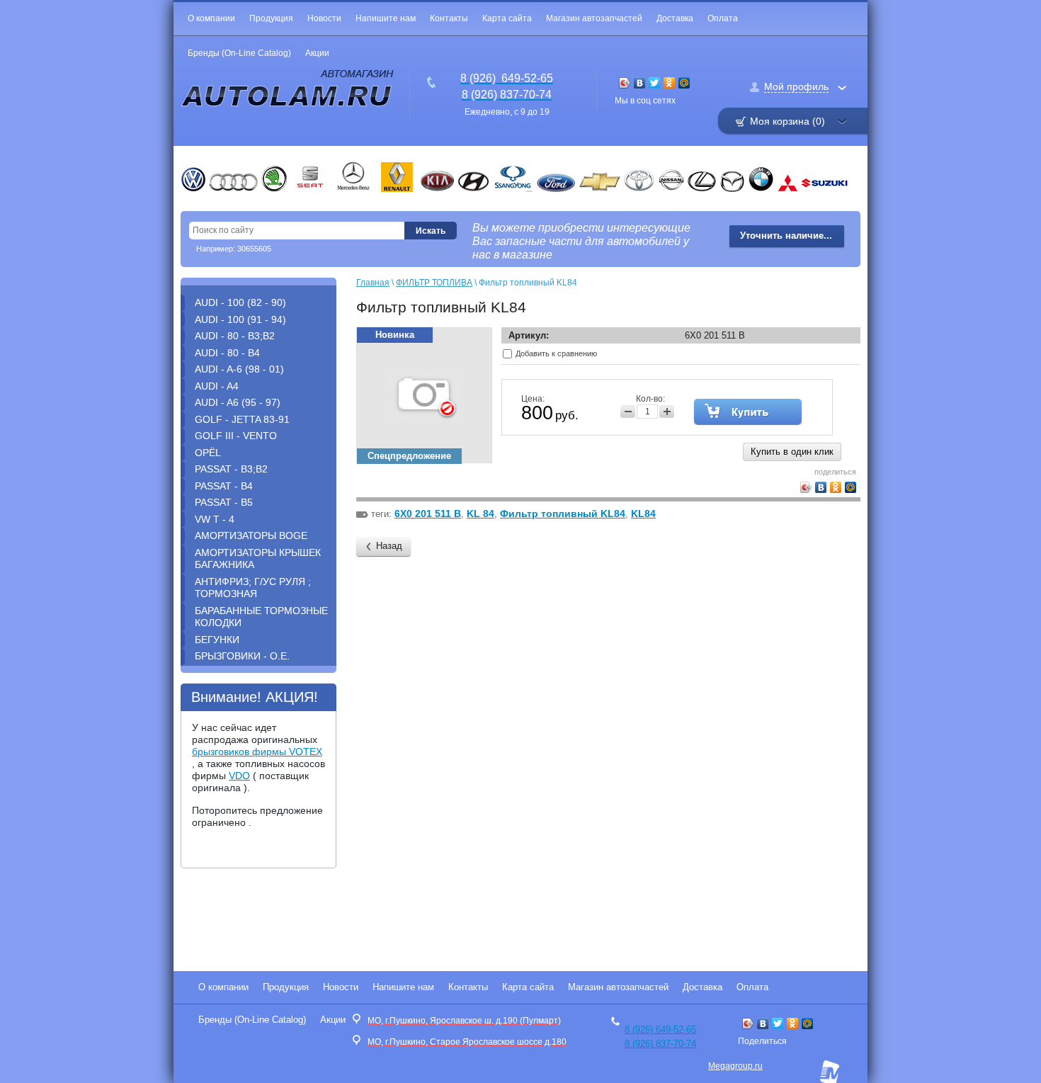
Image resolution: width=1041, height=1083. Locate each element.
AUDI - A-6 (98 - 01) (239, 369)
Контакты (449, 18)
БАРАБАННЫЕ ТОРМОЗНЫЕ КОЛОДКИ (261, 617)
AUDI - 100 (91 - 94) (240, 319)
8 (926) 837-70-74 (660, 1043)
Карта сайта (507, 18)
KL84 (643, 513)
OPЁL (208, 452)
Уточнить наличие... (786, 235)
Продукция (271, 18)
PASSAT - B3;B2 (231, 469)
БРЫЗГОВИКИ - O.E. (242, 656)
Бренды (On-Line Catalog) (239, 53)
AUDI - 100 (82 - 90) (240, 302)
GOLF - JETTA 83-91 (242, 419)
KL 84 (480, 513)
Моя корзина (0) (787, 121)
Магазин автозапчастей (594, 18)
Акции (317, 53)
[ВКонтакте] (639, 83)
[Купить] (748, 411)
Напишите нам (385, 18)
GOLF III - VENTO (236, 435)
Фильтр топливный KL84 (562, 513)
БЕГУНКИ (217, 639)
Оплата (722, 18)
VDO (239, 775)
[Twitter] (654, 83)
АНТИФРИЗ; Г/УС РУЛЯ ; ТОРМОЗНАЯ (253, 588)
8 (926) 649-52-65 (660, 1029)
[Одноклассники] (669, 83)
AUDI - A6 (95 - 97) (237, 402)
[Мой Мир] (684, 83)
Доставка (674, 18)
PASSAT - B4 (224, 486)
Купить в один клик (792, 451)
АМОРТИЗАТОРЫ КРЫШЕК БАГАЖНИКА (258, 559)
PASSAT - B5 (224, 502)
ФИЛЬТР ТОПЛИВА (434, 283)
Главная (372, 283)
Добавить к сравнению (555, 353)
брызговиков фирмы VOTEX (257, 751)
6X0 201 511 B (427, 513)
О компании (211, 18)
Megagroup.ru (735, 1066)
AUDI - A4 (217, 386)
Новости (324, 18)
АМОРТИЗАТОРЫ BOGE (251, 535)
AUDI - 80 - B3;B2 (235, 335)
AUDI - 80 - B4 (227, 352)
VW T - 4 (214, 519)
